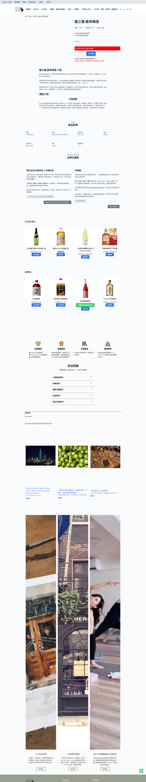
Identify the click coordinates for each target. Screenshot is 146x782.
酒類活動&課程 (32, 2)
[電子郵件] (10, 2)
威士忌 (36, 9)
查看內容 (85, 308)
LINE (75, 370)
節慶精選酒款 (17, 2)
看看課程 (40, 769)
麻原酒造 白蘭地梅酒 (60, 299)
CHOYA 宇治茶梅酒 (109, 299)
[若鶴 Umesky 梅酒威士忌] (60, 236)
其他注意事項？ (59, 402)
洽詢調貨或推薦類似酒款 (85, 305)
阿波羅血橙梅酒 (85, 301)
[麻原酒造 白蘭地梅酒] (60, 287)
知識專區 (41, 2)
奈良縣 (105, 134)
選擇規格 (60, 254)
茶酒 (82, 134)
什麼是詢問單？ (59, 377)
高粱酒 (76, 9)
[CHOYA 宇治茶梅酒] (109, 287)
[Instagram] (5, 2)
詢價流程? (56, 384)
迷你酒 (107, 9)
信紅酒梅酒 (36, 299)
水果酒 (35, 16)
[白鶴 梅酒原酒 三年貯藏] (109, 236)
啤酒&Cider (86, 9)
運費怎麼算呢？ (59, 390)
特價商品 (24, 2)
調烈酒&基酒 (60, 9)
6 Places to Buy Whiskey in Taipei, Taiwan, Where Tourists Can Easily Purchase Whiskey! (38, 490)
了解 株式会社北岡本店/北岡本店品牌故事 (40, 196)
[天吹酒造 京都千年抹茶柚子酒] (36, 236)
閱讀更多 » (28, 498)
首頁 (26, 16)
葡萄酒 (28, 9)
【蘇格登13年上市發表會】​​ (99, 491)
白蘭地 (52, 9)
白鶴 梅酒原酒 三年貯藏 (109, 248)
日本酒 (44, 9)
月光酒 (96, 9)
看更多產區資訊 (80, 201)
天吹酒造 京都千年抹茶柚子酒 (36, 248)
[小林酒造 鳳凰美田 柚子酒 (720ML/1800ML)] (85, 236)
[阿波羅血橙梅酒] (85, 289)
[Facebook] (3, 2)
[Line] (8, 2)
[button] (73, 377)
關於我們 (49, 2)
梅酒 (79, 134)
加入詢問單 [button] (36, 254)
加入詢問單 (91, 53)
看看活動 (73, 769)
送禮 (102, 9)
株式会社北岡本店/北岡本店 (60, 134)
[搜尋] (123, 9)
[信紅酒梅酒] (36, 287)
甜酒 (69, 9)
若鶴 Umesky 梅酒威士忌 (61, 248)
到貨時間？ (57, 396)
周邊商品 (115, 9)
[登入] (120, 9)
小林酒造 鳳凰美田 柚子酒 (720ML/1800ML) (85, 250)
